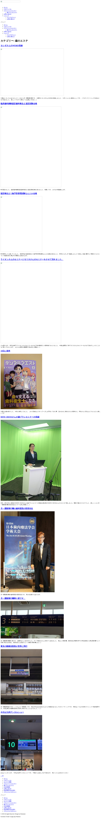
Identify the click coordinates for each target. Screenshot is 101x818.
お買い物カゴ (11, 19)
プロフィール (7, 9)
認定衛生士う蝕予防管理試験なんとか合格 (19, 193)
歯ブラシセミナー (12, 12)
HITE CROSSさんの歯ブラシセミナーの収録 (20, 417)
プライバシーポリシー (10, 792)
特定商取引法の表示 (9, 790)
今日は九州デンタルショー (12, 712)
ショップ (6, 15)
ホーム (6, 7)
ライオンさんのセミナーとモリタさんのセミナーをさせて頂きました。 (32, 259)
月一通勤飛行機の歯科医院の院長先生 (17, 508)
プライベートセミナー (10, 10)
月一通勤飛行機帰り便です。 (13, 598)
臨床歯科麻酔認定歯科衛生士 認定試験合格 (19, 104)
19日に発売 (5, 351)
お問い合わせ (7, 14)
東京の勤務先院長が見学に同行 (14, 646)
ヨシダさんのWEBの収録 (12, 46)
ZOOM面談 (7, 787)
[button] (50, 22)
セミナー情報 (7, 782)
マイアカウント (11, 17)
